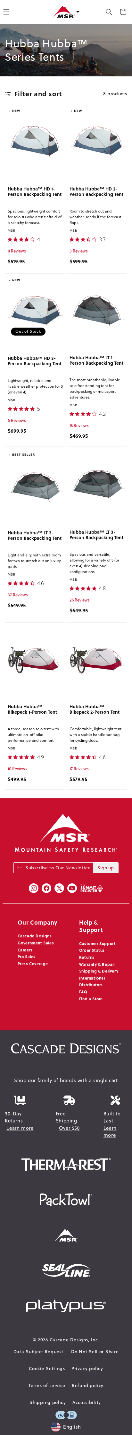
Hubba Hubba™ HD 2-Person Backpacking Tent (97, 192)
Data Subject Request (38, 1351)
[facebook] (46, 888)
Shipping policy (47, 1402)
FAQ (83, 992)
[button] (109, 12)
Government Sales (36, 943)
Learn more (19, 1128)
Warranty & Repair (97, 964)
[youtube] (72, 888)
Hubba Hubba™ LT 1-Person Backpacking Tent (96, 360)
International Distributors (92, 981)
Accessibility (86, 1402)
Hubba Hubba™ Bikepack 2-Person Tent (95, 709)
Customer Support (97, 943)
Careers (25, 950)
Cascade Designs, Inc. (75, 1340)
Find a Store (91, 999)
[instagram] (33, 888)
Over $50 (69, 1128)
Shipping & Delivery (98, 971)
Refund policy (87, 1385)
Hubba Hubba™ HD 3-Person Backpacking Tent (35, 361)
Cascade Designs (35, 936)
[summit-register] (91, 888)
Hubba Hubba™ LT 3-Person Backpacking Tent (96, 535)
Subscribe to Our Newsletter (57, 868)
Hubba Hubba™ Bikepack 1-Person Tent (32, 709)
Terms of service (47, 1385)
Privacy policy (87, 1368)
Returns (87, 957)
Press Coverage (33, 963)
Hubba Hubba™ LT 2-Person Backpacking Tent (35, 535)
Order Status (92, 950)
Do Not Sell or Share (95, 1351)
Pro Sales (27, 956)
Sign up (105, 868)
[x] (59, 888)
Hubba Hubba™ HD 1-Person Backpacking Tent (35, 192)
